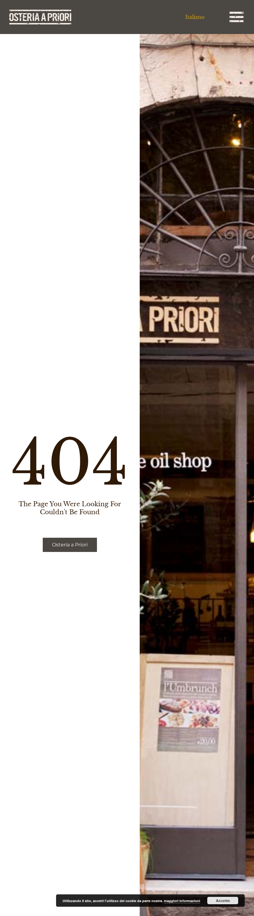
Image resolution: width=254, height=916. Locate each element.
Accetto (223, 900)
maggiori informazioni (182, 900)
